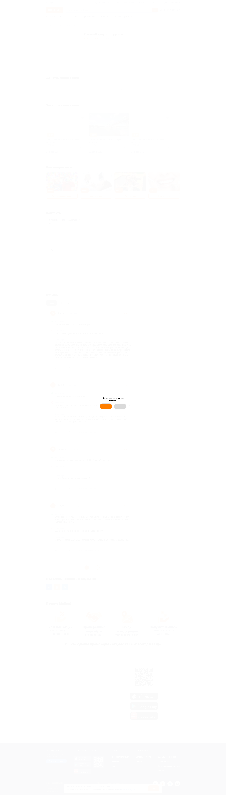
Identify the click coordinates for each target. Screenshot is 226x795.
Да (106, 406)
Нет (120, 406)
